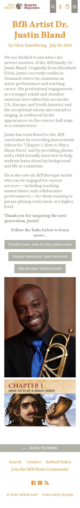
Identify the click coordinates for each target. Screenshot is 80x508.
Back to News (43, 448)
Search (15, 462)
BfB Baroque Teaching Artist (40, 269)
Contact (34, 462)
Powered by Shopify (58, 495)
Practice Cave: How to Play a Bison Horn (40, 244)
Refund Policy (58, 462)
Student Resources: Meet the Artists (40, 256)
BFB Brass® (29, 495)
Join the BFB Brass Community (40, 469)
